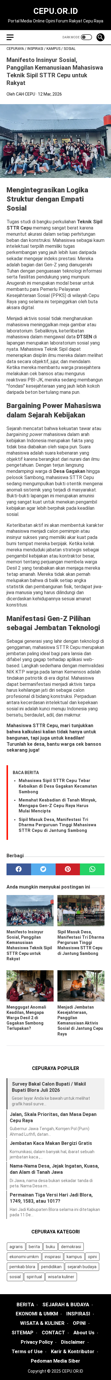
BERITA (25, 1304)
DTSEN (85, 337)
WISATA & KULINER (42, 1323)
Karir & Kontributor (72, 1351)
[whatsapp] (92, 869)
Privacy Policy (37, 1342)
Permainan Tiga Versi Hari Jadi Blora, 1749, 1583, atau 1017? (51, 1198)
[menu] (10, 37)
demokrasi (71, 1246)
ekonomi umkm (24, 1256)
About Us (83, 1332)
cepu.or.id (55, 11)
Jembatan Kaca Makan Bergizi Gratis (51, 1143)
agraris (16, 1246)
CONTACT (53, 1332)
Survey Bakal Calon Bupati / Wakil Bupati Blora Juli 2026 (49, 1087)
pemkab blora (22, 1266)
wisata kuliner (61, 1276)
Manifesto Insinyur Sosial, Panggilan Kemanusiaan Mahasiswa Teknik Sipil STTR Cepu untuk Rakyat (29, 945)
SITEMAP (22, 1332)
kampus (74, 1256)
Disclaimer (73, 1342)
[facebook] (19, 869)
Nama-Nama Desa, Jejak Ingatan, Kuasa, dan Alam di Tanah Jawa (54, 1169)
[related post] (30, 910)
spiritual (34, 1276)
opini (92, 1256)
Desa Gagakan (69, 471)
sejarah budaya (81, 1266)
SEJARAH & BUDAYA (65, 1304)
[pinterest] (68, 869)
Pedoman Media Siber (55, 1361)
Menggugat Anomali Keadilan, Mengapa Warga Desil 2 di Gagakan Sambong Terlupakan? (26, 1018)
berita (34, 1246)
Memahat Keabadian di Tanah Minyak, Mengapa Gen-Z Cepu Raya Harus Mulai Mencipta (57, 806)
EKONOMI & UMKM (37, 1314)
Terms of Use (27, 1351)
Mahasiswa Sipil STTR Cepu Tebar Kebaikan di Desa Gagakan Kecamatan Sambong (58, 786)
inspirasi (53, 1256)
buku (50, 1246)
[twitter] (43, 869)
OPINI (79, 1323)
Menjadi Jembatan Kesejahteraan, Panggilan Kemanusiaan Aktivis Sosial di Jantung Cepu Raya (80, 1020)
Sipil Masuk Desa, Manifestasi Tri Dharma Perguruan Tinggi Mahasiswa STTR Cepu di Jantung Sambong (57, 825)
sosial (15, 1276)
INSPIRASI (78, 1314)
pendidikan (51, 1266)
